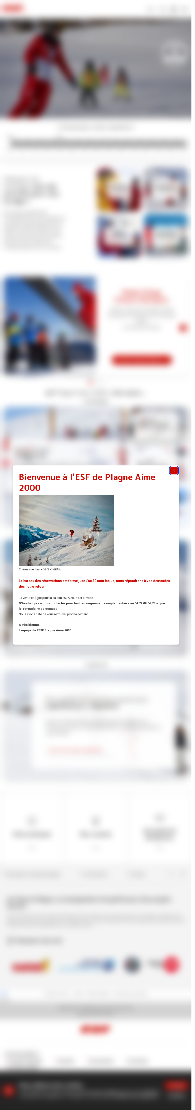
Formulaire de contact (40, 608)
